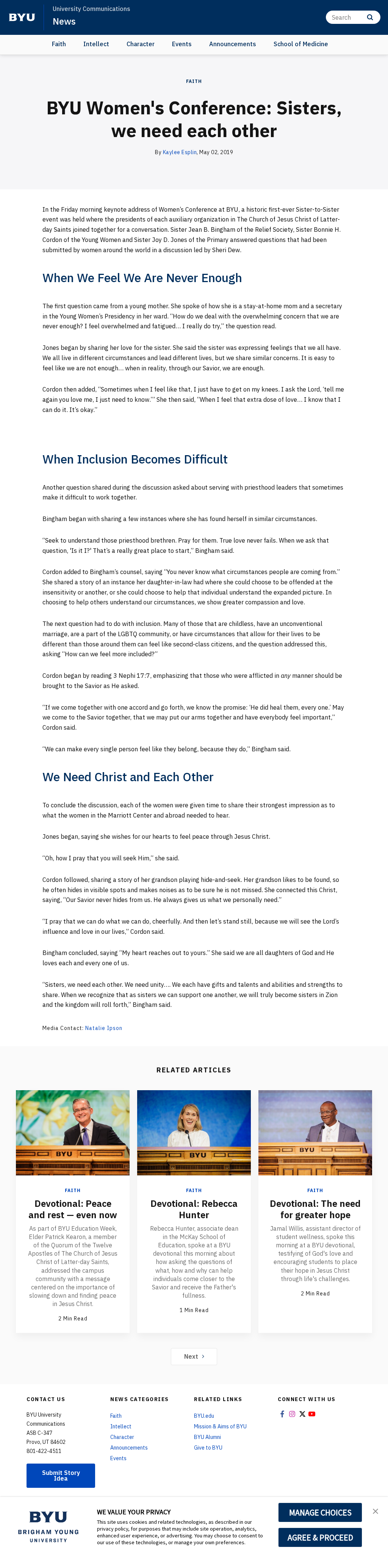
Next (191, 1356)
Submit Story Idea (61, 1475)
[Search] (370, 17)
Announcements (232, 44)
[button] (375, 1510)
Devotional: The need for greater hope (315, 1209)
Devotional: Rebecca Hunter (194, 1209)
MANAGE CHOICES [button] (320, 1512)
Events (182, 44)
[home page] (22, 17)
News (64, 21)
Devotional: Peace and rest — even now (72, 1209)
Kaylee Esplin (180, 152)
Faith (59, 44)
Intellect (96, 44)
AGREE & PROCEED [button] (320, 1537)
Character (141, 44)
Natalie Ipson (103, 1028)
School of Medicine (301, 44)
